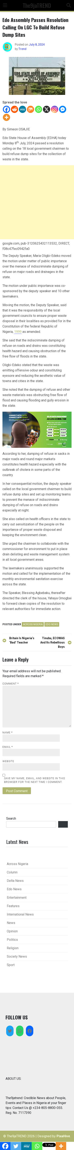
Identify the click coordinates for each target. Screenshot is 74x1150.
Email (7, 747)
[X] (46, 109)
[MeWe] (22, 109)
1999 (18, 332)
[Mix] (30, 109)
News (11, 923)
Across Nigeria (33, 624)
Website (8, 761)
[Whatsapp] (38, 109)
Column (12, 872)
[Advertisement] (37, 202)
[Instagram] (54, 109)
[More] (6, 117)
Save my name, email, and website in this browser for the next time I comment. (34, 780)
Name (7, 732)
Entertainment (17, 898)
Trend (22, 49)
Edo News (52, 624)
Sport (11, 965)
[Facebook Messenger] (62, 109)
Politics (12, 940)
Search (11, 818)
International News (20, 914)
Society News (17, 956)
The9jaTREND (37, 5)
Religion (12, 948)
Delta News (15, 881)
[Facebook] (6, 109)
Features (13, 906)
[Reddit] (14, 109)
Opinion (12, 931)
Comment (10, 683)
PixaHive (63, 1136)
